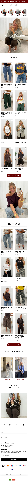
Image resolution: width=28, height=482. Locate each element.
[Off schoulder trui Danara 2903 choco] (21, 157)
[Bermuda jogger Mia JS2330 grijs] (21, 239)
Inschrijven (14, 459)
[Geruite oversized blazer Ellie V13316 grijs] (21, 129)
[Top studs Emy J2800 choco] (7, 157)
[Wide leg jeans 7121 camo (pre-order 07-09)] (21, 296)
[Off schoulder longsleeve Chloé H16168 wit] (7, 267)
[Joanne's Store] (14, 5)
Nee (13, 479)
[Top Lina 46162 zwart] (21, 267)
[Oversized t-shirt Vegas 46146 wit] (21, 100)
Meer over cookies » (19, 479)
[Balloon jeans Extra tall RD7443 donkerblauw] (7, 73)
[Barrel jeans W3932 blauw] (7, 239)
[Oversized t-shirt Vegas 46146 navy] (21, 73)
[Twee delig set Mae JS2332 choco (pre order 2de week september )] (21, 323)
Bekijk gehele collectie (14, 175)
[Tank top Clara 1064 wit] (7, 129)
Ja (10, 479)
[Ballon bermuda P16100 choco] (7, 323)
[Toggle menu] (2, 5)
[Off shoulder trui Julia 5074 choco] (7, 296)
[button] (2, 352)
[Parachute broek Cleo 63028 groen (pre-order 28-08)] (7, 100)
